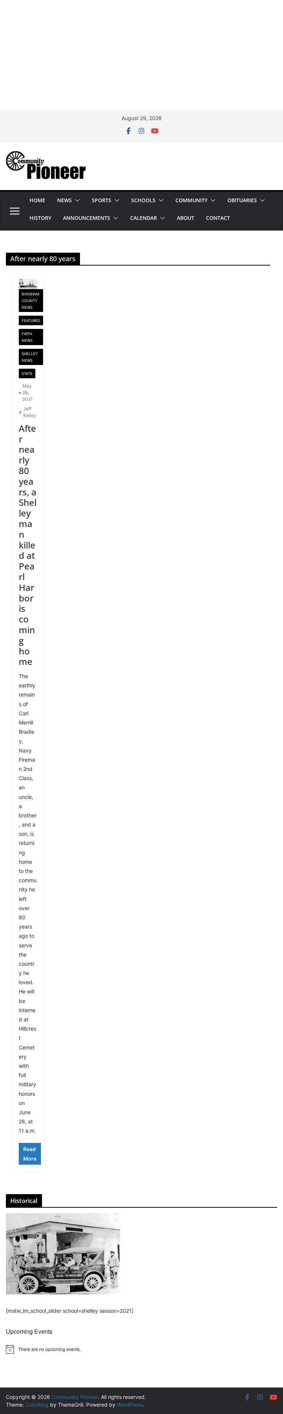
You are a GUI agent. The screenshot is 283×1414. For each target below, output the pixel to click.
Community (191, 200)
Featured (31, 320)
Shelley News (30, 356)
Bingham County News (30, 300)
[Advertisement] (141, 55)
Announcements (86, 217)
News (64, 200)
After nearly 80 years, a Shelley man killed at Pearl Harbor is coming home (27, 545)
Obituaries (242, 200)
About (185, 217)
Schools (143, 200)
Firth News (27, 337)
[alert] (141, 1349)
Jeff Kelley (29, 412)
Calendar (143, 217)
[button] (76, 200)
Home (37, 200)
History (40, 217)
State (27, 373)
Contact (218, 217)
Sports (101, 200)
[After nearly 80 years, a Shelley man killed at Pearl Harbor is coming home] (28, 284)
